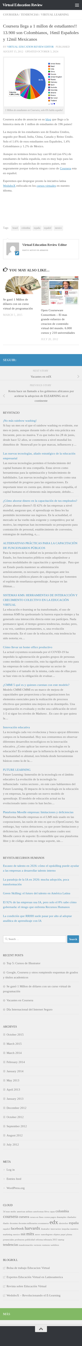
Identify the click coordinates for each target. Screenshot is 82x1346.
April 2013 (13, 1089)
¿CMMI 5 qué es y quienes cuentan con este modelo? (36, 684)
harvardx (32, 1228)
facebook (17, 1228)
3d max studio (9, 1212)
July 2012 (13, 1144)
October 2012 (15, 1117)
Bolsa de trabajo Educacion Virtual (28, 1267)
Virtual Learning (55, 14)
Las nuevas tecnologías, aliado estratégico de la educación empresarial (39, 456)
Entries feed (14, 1178)
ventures (46, 1245)
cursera (24, 1217)
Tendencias (30, 14)
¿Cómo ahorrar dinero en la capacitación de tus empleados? (40, 500)
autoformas (38, 1212)
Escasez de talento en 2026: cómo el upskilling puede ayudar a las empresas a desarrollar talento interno (41, 868)
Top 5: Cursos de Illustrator (23, 963)
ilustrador (45, 1229)
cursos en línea (36, 1217)
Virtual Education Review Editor (30, 46)
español (47, 228)
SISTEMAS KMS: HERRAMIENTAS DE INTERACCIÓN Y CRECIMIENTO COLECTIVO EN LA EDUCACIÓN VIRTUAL (40, 600)
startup (61, 1240)
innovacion (56, 1229)
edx (54, 1222)
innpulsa (65, 1229)
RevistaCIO (11, 412)
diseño (6, 1223)
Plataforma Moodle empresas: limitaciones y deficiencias (38, 812)
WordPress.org (16, 1188)
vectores (37, 1245)
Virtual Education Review (22, 5)
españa (37, 228)
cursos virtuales (46, 185)
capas (52, 1212)
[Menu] (77, 5)
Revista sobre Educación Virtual (26, 1286)
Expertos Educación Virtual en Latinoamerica (35, 1277)
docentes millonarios (28, 1223)
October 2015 (15, 1034)
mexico (58, 228)
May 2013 (13, 1080)
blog (48, 119)
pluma (69, 1234)
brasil (15, 228)
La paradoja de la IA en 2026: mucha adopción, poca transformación (36, 882)
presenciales (8, 1240)
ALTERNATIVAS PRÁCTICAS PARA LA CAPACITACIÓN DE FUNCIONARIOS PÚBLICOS (40, 546)
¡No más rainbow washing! (20, 420)
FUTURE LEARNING (17, 769)
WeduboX (9, 185)
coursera (10, 1216)
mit (23, 1234)
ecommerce (43, 1223)
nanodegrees (47, 1234)
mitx (30, 1233)
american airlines (24, 1212)
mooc (37, 1234)
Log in (11, 1169)
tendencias (10, 1245)
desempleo (61, 1217)
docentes (14, 1223)
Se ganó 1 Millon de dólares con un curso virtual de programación (18, 304)
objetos (56, 1234)
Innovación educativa (16, 727)
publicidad (30, 1240)
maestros (74, 1229)
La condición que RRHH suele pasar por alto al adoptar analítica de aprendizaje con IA (37, 918)
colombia (25, 228)
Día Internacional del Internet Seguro (30, 1009)
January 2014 (15, 1071)
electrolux (63, 1223)
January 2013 (15, 1098)
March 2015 (14, 1043)
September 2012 (17, 1126)
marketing (7, 1234)
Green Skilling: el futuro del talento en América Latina (36, 893)
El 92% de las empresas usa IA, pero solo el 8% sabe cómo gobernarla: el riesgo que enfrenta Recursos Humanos (40, 905)
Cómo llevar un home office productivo (27, 647)
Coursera (10, 14)
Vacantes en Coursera (20, 1000)
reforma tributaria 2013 (46, 1240)
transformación (26, 1245)
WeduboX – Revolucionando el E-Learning (34, 1295)
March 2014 (14, 1052)
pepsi (63, 1234)
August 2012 (15, 1135)
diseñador (71, 1217)
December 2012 (16, 1107)
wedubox (55, 1245)
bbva (46, 1212)
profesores (19, 1240)
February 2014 (16, 1062)
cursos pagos (50, 1217)
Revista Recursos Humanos (23, 857)
